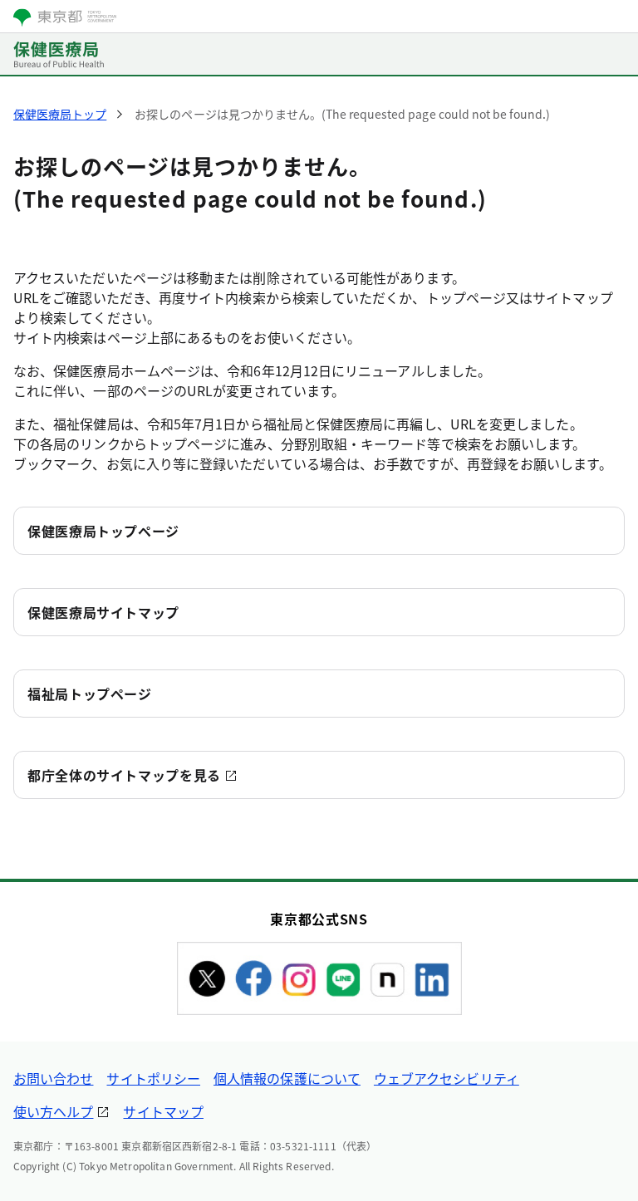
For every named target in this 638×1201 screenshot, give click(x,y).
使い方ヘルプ (53, 1111)
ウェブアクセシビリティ (446, 1078)
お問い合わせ (53, 1078)
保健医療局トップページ (103, 531)
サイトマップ (163, 1111)
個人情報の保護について (287, 1078)
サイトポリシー (153, 1078)
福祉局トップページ (89, 693)
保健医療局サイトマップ (103, 612)
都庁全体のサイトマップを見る (124, 775)
